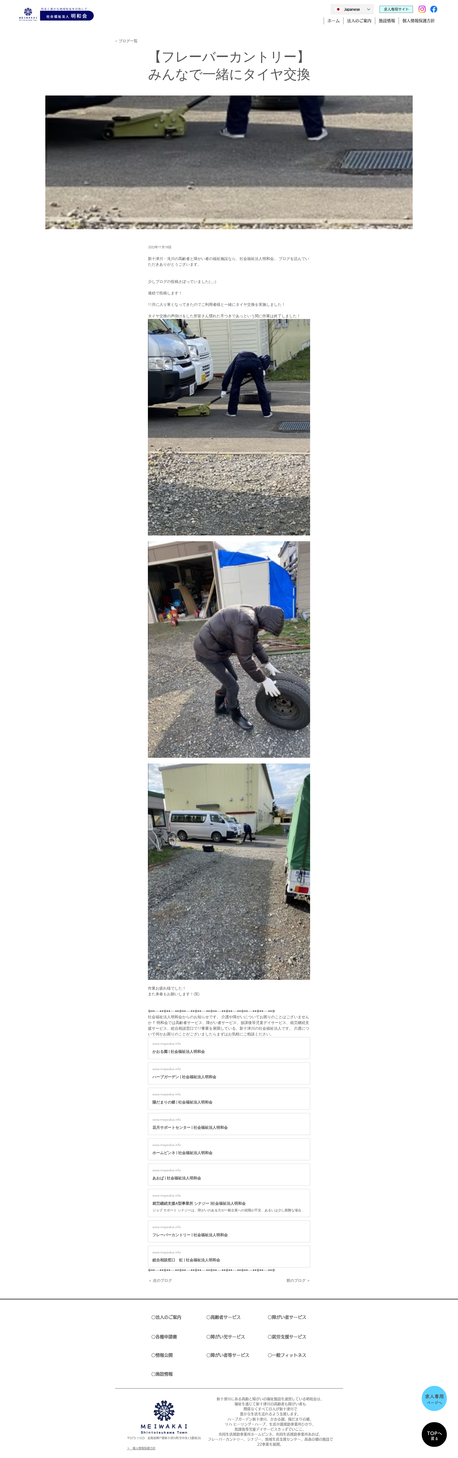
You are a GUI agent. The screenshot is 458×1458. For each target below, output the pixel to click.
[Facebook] (433, 9)
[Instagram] (422, 9)
